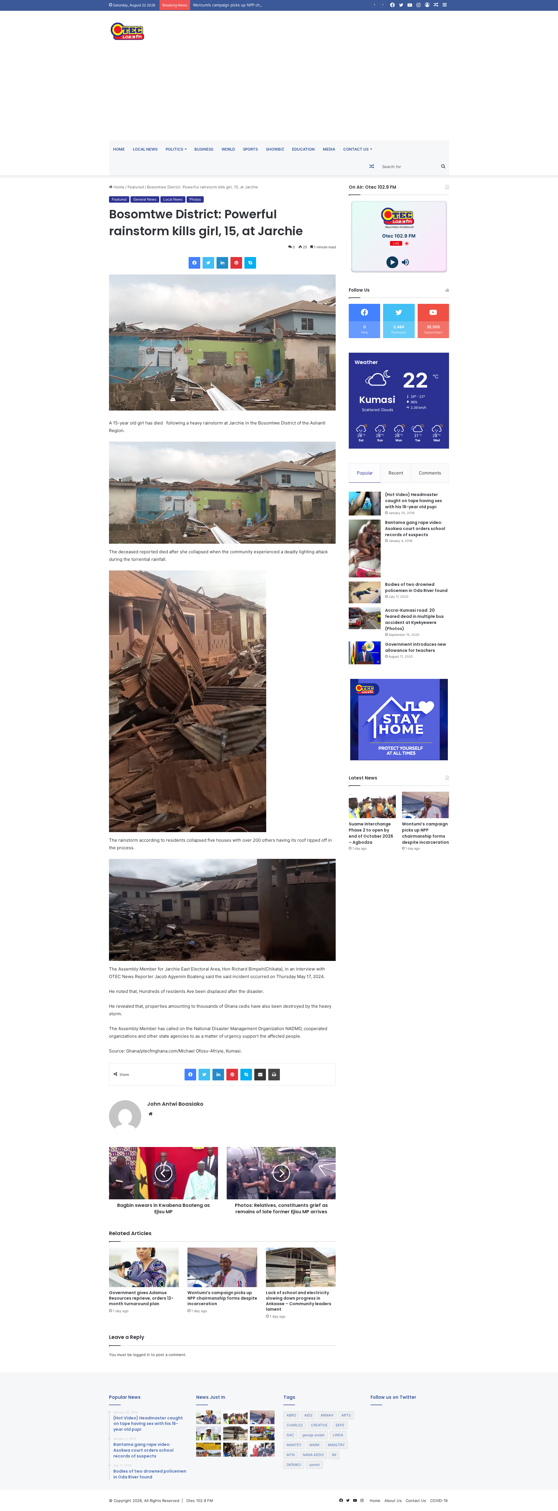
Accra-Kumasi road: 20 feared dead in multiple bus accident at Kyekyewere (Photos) (414, 619)
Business (203, 149)
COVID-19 (439, 1500)
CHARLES (295, 1425)
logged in (141, 1354)
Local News (145, 149)
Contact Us (356, 149)
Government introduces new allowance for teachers (415, 647)
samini (314, 1464)
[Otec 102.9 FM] (163, 31)
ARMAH (327, 1415)
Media (329, 149)
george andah (313, 1435)
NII (334, 1455)
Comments (430, 473)
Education (303, 149)
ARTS (346, 1415)
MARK (315, 1445)
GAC (290, 1435)
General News (144, 199)
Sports (250, 149)
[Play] (392, 262)
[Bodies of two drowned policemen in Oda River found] (365, 592)
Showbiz (275, 149)
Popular (365, 473)
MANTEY (294, 1445)
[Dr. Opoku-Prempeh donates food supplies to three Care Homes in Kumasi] (235, 1450)
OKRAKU (294, 1464)
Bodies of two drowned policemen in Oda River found (416, 587)
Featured (136, 187)
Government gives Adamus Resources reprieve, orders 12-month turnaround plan (141, 1298)
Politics (174, 149)
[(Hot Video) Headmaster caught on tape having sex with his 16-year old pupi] (365, 504)
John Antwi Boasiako (175, 1103)
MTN (291, 1455)
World (228, 149)
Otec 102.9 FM (199, 1500)
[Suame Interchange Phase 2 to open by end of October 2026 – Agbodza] (372, 805)
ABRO (291, 1415)
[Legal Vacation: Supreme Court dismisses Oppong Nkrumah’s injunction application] (262, 1450)
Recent (396, 473)
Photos (195, 199)
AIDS (308, 1415)
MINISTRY (336, 1445)
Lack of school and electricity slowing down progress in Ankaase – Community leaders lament (298, 1301)
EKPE (340, 1425)
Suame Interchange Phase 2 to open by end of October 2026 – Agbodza (371, 833)
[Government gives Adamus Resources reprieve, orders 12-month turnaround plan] (144, 1267)
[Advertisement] (279, 97)
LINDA (338, 1435)
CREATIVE (319, 1425)
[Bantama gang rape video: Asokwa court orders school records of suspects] (365, 548)
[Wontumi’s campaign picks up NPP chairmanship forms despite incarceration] (222, 1267)
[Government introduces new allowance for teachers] (365, 652)
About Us (393, 1500)
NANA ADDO (313, 1455)
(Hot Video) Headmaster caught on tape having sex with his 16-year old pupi (413, 501)
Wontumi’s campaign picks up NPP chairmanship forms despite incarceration (222, 1298)
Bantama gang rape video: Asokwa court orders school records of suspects (415, 529)
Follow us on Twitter (393, 1397)
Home (119, 149)
